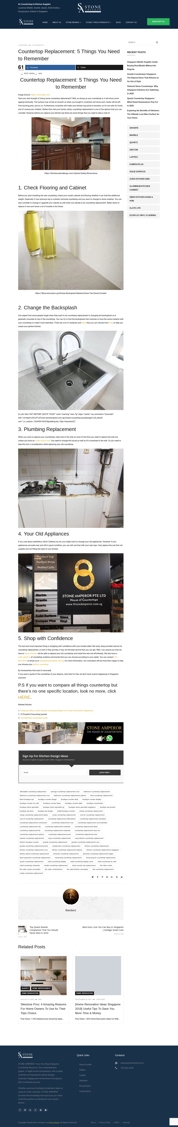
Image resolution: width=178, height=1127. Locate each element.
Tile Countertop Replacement (103, 869)
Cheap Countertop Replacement (91, 811)
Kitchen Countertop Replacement (97, 846)
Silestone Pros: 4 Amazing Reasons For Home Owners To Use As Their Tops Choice (43, 1009)
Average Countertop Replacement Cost (65, 792)
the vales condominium (53, 869)
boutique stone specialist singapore (82, 807)
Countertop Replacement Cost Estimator (92, 823)
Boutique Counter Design (47, 799)
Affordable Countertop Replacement (33, 792)
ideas (83, 323)
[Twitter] (92, 877)
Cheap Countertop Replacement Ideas (34, 815)
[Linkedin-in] (30, 1110)
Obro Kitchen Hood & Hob (141, 199)
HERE (24, 697)
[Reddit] (122, 877)
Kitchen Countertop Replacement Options (67, 850)
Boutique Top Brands (107, 807)
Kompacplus (136, 164)
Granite (134, 128)
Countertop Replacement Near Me (87, 830)
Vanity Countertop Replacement (31, 873)
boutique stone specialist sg (53, 807)
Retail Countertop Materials (30, 865)
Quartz (25, 988)
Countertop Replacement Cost (62, 823)
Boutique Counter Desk (69, 799)
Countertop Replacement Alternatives (62, 819)
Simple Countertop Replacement (56, 865)
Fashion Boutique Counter (29, 842)
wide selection (24, 657)
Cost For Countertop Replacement (92, 815)
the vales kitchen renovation (77, 869)
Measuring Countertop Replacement (68, 858)
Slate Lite (135, 208)
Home (45, 22)
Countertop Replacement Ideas (86, 826)
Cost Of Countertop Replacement (32, 819)
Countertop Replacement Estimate (57, 826)
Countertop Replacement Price (59, 834)
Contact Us (131, 22)
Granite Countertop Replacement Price (34, 846)
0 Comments (38, 45)
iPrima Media (54, 1122)
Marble (134, 135)
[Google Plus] (112, 877)
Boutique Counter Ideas (52, 803)
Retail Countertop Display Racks (81, 861)
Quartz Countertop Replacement (31, 861)
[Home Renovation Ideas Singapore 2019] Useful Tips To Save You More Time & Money (97, 1009)
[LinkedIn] (107, 877)
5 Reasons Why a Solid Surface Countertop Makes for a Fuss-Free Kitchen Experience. (56, 710)
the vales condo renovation (30, 869)
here (111, 323)
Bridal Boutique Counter (66, 811)
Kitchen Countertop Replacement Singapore (103, 850)
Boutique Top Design (45, 811)
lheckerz (22, 45)
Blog (118, 22)
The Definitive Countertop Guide (34, 718)
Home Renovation (30, 993)
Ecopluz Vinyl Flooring (143, 215)
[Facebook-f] (20, 1110)
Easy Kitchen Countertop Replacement (89, 838)
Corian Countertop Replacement (64, 815)
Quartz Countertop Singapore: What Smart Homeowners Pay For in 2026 (142, 102)
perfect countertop (40, 664)
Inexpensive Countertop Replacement (66, 846)
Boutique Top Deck (26, 811)
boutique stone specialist (29, 807)
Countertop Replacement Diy (30, 826)
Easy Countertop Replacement (59, 838)
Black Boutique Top (27, 799)
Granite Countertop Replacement (55, 842)
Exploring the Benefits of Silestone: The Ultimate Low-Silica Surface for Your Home (143, 114)
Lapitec (134, 157)
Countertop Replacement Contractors (33, 823)
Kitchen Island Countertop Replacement (34, 854)
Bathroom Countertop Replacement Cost (35, 795)
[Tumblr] (117, 877)
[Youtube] (46, 1110)
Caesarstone (85, 1091)
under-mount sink (42, 440)
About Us (56, 22)
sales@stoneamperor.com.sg (51, 661)
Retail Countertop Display (57, 861)
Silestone (83, 1080)
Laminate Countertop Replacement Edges (98, 854)
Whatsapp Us (158, 21)
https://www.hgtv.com (40, 95)
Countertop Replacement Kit (30, 830)
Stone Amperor (30, 653)
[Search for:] (143, 42)
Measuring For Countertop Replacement (100, 858)
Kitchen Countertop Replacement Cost (34, 850)
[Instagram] (35, 1110)
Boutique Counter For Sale (29, 803)
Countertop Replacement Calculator (93, 819)
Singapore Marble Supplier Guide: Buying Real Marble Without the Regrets (142, 65)
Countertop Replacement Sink (86, 834)
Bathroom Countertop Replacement (97, 792)
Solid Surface (138, 172)
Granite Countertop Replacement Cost (85, 842)
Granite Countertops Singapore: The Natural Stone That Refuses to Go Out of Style (143, 77)
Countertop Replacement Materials (57, 830)
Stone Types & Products (97, 22)
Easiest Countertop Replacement (32, 838)
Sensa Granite (85, 1064)
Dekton (134, 150)
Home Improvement (41, 988)
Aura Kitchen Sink (140, 179)
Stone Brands (72, 22)
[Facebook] (97, 877)
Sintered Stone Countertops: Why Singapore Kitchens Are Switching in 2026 (143, 90)
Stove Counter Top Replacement (84, 865)
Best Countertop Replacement (101, 795)
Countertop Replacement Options (32, 834)
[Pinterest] (102, 877)
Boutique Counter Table (73, 803)
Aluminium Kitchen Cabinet (140, 188)
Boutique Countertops (95, 803)
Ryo (40, 999)
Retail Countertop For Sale (107, 861)
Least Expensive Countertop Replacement (35, 858)
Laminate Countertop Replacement (66, 854)
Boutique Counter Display (91, 799)
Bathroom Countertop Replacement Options (70, 795)
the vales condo (106, 865)
